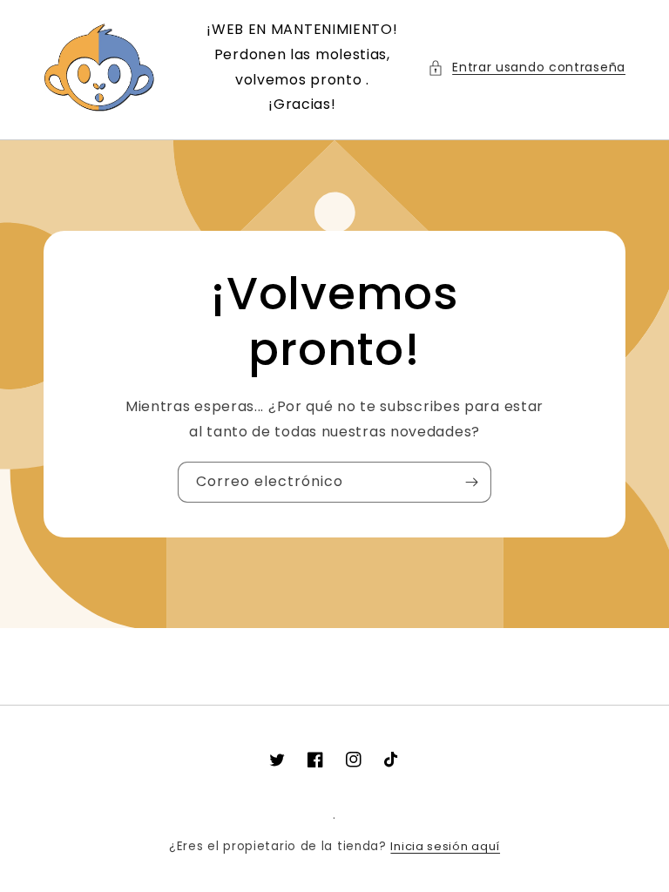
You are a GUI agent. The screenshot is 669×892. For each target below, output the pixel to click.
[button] (526, 67)
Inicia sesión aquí (445, 846)
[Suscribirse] (471, 482)
